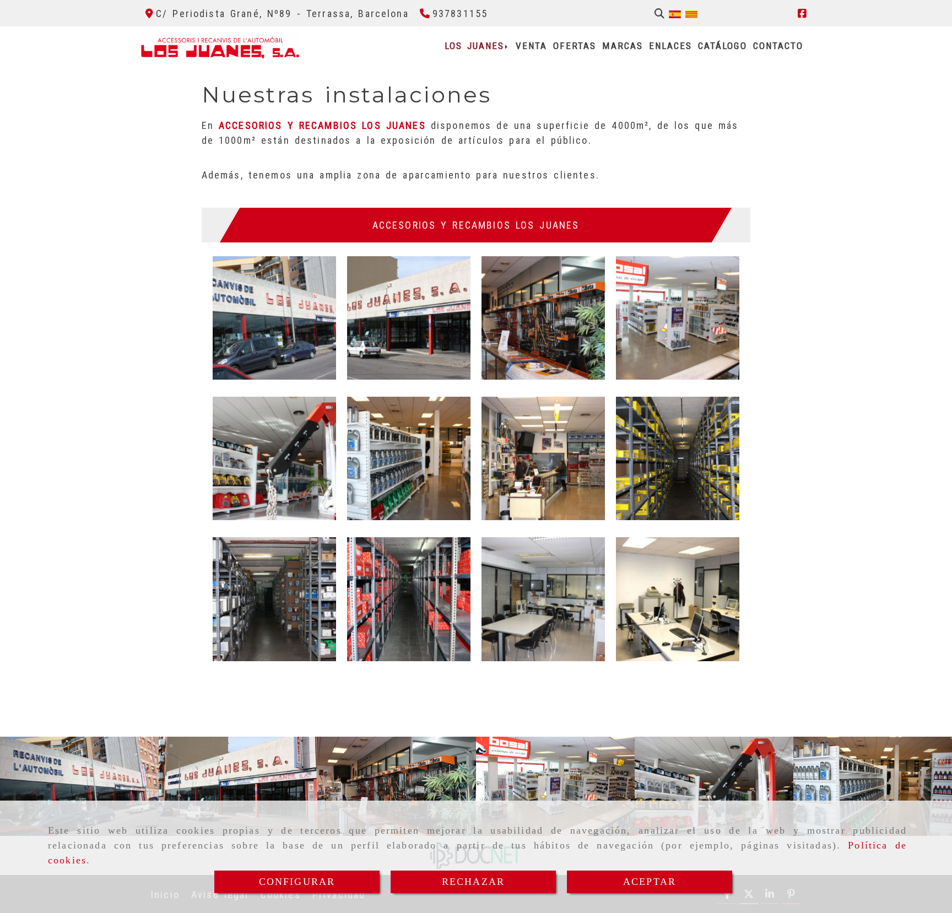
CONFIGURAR (297, 881)
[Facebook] (802, 13)
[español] (675, 13)
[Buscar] (659, 13)
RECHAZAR (473, 881)
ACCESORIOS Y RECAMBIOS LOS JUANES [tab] (476, 225)
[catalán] (691, 13)
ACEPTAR (649, 881)
